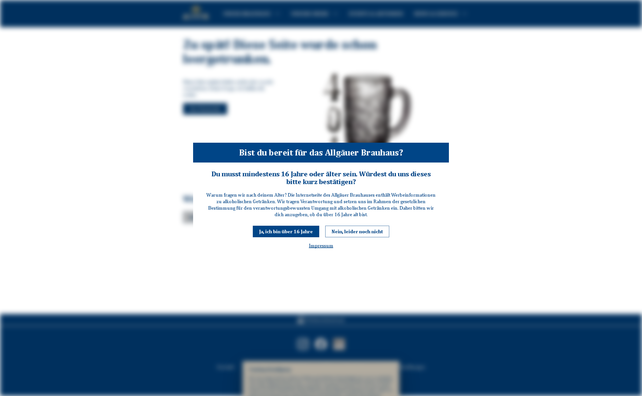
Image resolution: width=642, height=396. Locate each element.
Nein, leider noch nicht (357, 231)
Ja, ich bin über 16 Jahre (286, 231)
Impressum (321, 245)
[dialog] (321, 198)
